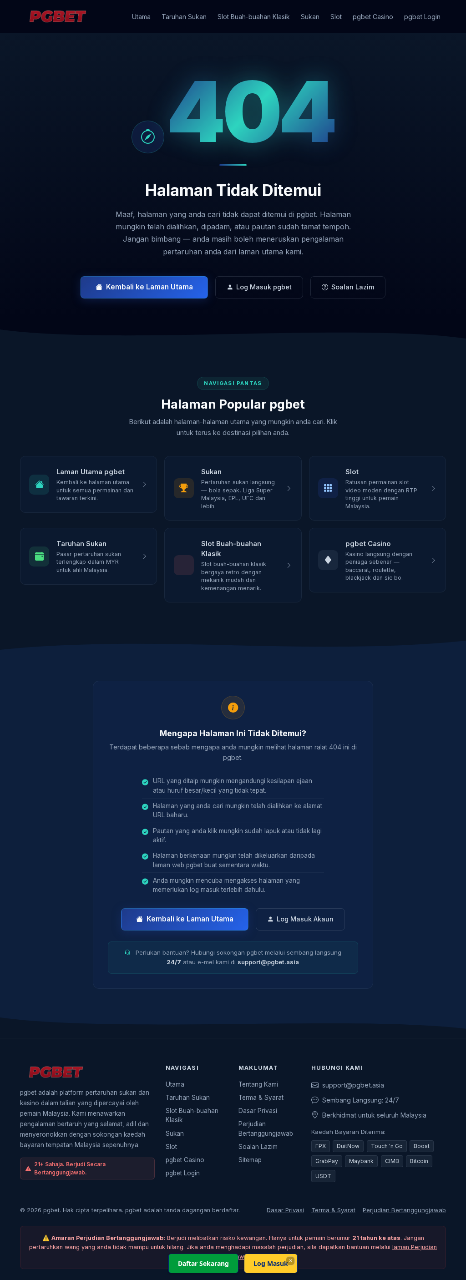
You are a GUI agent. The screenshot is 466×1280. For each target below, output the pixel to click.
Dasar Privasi (257, 1110)
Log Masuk (270, 1263)
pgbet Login (422, 16)
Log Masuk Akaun (305, 919)
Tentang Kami (258, 1084)
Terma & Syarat (261, 1097)
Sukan (310, 16)
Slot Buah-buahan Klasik (254, 16)
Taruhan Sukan (184, 16)
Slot (336, 16)
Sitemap (250, 1160)
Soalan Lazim (352, 287)
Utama (141, 16)
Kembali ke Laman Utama (149, 287)
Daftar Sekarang (203, 1263)
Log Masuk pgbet (264, 287)
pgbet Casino (373, 16)
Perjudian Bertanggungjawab (265, 1128)
